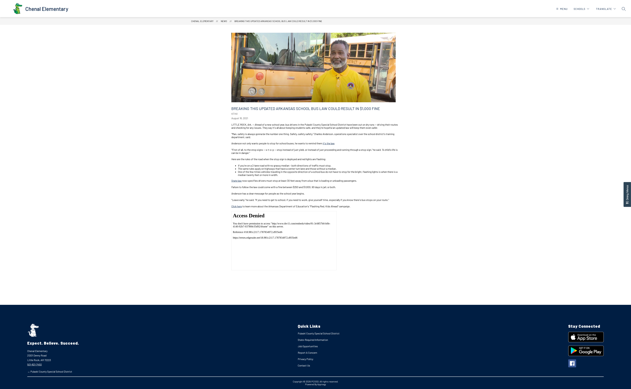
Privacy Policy (305, 359)
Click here (236, 206)
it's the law (328, 143)
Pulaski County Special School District (318, 333)
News (224, 21)
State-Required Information (313, 339)
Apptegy (321, 384)
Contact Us (304, 365)
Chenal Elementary (202, 21)
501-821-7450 (34, 364)
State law (236, 180)
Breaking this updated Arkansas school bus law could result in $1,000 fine (278, 21)
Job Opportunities (308, 346)
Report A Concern (307, 352)
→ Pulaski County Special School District (49, 371)
